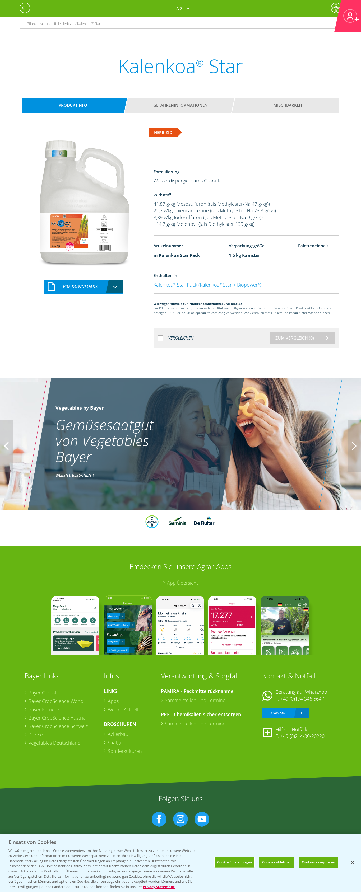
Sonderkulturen (125, 751)
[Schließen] (352, 862)
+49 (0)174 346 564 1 (302, 699)
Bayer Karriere (44, 709)
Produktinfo (73, 105)
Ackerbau (118, 734)
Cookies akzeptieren (318, 862)
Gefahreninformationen (180, 105)
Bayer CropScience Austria (57, 718)
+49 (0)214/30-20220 (302, 736)
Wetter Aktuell (123, 709)
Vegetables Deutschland (55, 743)
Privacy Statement (159, 886)
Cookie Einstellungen (234, 862)
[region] (180, 863)
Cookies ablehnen (276, 862)
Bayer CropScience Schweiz (58, 726)
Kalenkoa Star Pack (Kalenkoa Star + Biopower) (207, 284)
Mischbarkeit (288, 105)
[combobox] (83, 287)
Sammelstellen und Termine (195, 700)
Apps (113, 701)
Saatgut (116, 742)
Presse (36, 734)
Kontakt (278, 712)
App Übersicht (182, 583)
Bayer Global (42, 692)
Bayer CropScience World (56, 701)
